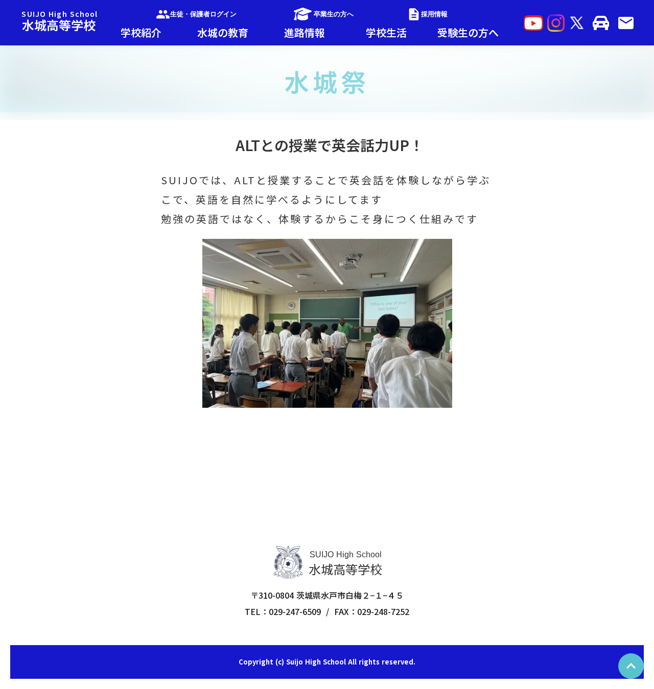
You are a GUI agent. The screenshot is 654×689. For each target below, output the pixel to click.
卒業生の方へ (334, 14)
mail (626, 23)
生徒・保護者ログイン (203, 14)
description (414, 14)
